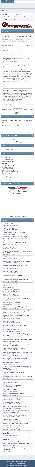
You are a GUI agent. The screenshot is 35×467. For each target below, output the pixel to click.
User (3, 117)
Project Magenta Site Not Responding (13, 448)
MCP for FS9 (6, 321)
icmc (18, 228)
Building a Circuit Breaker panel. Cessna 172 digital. (17, 265)
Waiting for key (7, 247)
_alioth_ (8, 252)
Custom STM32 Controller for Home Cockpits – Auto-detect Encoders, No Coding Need (17, 237)
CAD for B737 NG (7, 290)
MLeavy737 (15, 329)
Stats (3, 153)
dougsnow (12, 257)
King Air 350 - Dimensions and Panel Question (15, 315)
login (27, 120)
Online (4, 145)
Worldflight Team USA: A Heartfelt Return (14, 377)
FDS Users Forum (7, 294)
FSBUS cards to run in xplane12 (11, 307)
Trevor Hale (6, 335)
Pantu (27, 423)
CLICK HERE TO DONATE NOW (17, 216)
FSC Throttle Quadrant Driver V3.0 (12, 298)
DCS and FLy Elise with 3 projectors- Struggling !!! (16, 366)
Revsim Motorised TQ (8, 362)
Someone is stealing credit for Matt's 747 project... (16, 334)
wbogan (26, 325)
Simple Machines (21, 463)
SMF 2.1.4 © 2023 (14, 463)
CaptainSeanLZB (21, 242)
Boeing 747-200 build (8, 242)
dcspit (25, 238)
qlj (13, 247)
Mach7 (20, 275)
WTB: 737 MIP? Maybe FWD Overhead (13, 443)
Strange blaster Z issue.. (9, 275)
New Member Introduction (10, 348)
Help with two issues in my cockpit (12, 279)
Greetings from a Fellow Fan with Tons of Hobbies (16, 432)
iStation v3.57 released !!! (10, 372)
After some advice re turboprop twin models (15, 339)
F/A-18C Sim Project (8, 385)
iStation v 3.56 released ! (9, 398)
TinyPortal (8, 461)
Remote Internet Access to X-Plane (12, 325)
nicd (30, 339)
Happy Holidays (7, 402)
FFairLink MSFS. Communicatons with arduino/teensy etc (17, 251)
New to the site (7, 419)
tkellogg (15, 389)
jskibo (27, 443)
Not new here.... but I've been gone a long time (16, 284)
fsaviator (5, 267)
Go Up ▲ (26, 461)
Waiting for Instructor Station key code (13, 423)
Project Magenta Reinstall (10, 415)
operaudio (25, 307)
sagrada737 (6, 368)
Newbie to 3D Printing (9, 228)
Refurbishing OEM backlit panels (11, 358)
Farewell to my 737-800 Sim (10, 232)
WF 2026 (5, 257)
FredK (6, 50)
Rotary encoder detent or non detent (13, 311)
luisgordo (21, 372)
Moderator (26, 17)
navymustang (26, 261)
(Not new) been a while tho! (10, 381)
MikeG (18, 362)
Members (7, 157)
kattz (20, 224)
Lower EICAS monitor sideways (11, 411)
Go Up (3, 105)
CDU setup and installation (10, 394)
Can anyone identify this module (11, 261)
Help (13, 461)
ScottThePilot (25, 411)
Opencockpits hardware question (12, 344)
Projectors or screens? (9, 302)
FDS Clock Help (7, 389)
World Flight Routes (8, 271)
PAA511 (25, 298)
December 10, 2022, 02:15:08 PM (10, 53)
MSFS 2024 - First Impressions (11, 406)
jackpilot (22, 232)
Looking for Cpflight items (10, 224)
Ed (16, 271)
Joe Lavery (26, 344)
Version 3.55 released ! (9, 428)
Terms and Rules (19, 461)
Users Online (9, 174)
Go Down (4, 45)
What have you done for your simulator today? (15, 438)
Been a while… (7, 329)
